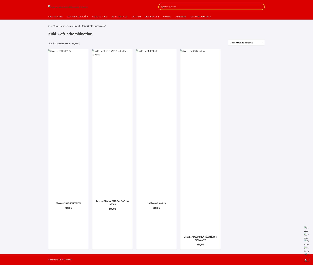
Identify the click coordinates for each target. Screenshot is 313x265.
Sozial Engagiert (119, 16)
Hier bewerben (152, 16)
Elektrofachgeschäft (77, 16)
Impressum (181, 16)
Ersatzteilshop (99, 16)
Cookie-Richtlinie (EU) (200, 16)
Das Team (136, 16)
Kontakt (167, 16)
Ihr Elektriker (55, 16)
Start (50, 26)
